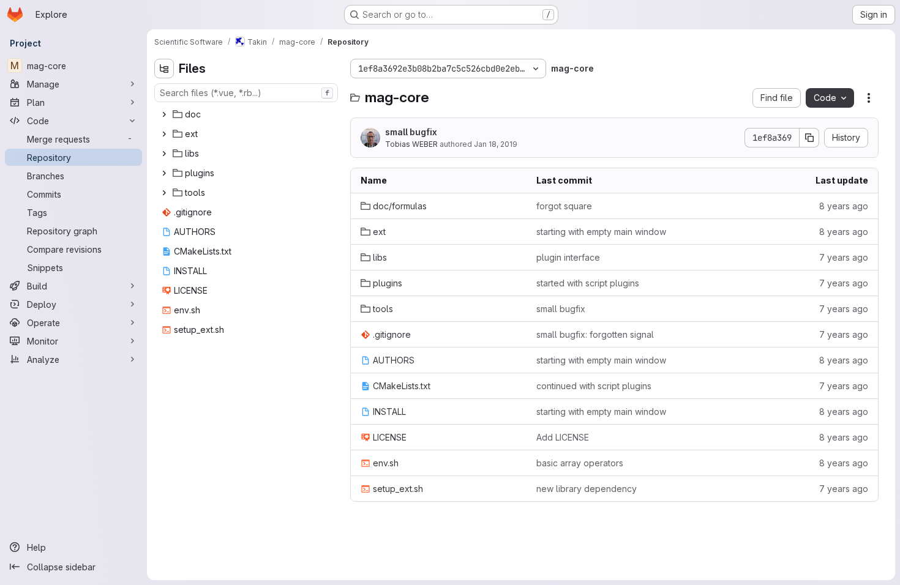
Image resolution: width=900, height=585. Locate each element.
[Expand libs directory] (164, 153)
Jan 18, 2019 (495, 144)
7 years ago (843, 257)
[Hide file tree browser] (164, 68)
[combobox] (246, 92)
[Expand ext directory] (164, 134)
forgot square (564, 206)
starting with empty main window (601, 231)
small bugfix (411, 132)
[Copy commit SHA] (809, 137)
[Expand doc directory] (164, 114)
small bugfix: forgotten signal (595, 334)
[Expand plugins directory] (164, 173)
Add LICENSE (562, 437)
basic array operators (579, 463)
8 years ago (843, 206)
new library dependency (586, 488)
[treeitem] (247, 114)
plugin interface (568, 257)
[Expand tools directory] (164, 192)
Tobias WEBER (411, 144)
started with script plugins (587, 283)
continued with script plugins (593, 386)
